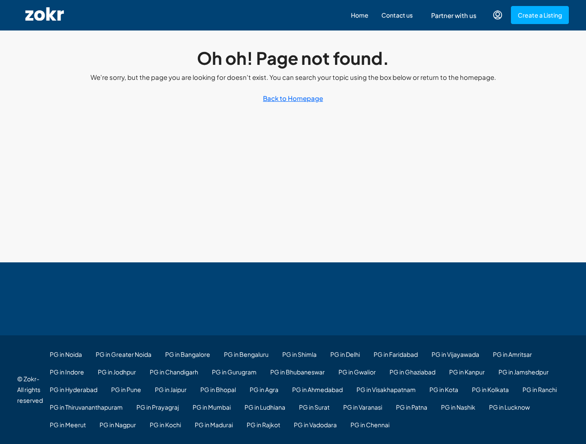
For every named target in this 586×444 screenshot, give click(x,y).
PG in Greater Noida (123, 354)
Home (360, 15)
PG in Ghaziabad (412, 372)
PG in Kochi (165, 425)
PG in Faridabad (396, 354)
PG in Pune (126, 389)
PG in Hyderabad (73, 389)
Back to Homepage (293, 98)
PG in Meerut (68, 425)
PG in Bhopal (218, 389)
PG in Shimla (299, 354)
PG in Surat (314, 407)
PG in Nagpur (118, 425)
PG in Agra (264, 389)
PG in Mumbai (212, 407)
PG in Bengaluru (246, 354)
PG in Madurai (214, 425)
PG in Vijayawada (455, 354)
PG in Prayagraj (157, 407)
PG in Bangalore (187, 354)
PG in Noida (66, 354)
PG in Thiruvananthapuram (86, 407)
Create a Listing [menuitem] (540, 15)
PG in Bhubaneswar (297, 372)
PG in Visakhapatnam (386, 389)
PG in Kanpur (467, 372)
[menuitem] (498, 15)
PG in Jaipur (171, 389)
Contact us (397, 15)
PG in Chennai (370, 425)
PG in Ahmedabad (317, 389)
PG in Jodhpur (117, 372)
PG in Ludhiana (265, 407)
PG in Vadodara (315, 425)
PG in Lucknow (509, 407)
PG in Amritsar (512, 354)
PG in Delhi (345, 354)
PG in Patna (411, 407)
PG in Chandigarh (174, 372)
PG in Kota (443, 389)
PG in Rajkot (263, 425)
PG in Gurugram (234, 372)
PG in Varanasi (362, 407)
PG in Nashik (458, 407)
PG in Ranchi (540, 389)
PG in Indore (67, 372)
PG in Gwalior (357, 372)
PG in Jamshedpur (523, 372)
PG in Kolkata (490, 389)
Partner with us (454, 15)
